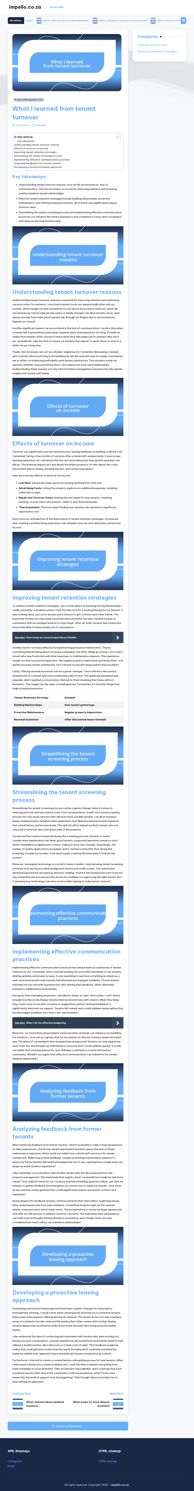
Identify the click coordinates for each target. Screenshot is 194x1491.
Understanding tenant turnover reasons (36, 144)
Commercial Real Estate (152, 45)
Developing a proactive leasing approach (38, 167)
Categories (15, 1461)
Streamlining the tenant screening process (38, 155)
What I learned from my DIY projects (143, 20)
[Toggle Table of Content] (117, 137)
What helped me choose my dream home (88, 20)
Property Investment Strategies (157, 51)
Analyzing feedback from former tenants (37, 163)
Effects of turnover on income (31, 148)
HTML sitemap (108, 1461)
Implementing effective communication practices (42, 159)
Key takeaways (26, 141)
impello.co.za (25, 7)
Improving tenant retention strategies (35, 152)
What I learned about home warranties (31, 20)
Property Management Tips (29, 100)
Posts (11, 1466)
